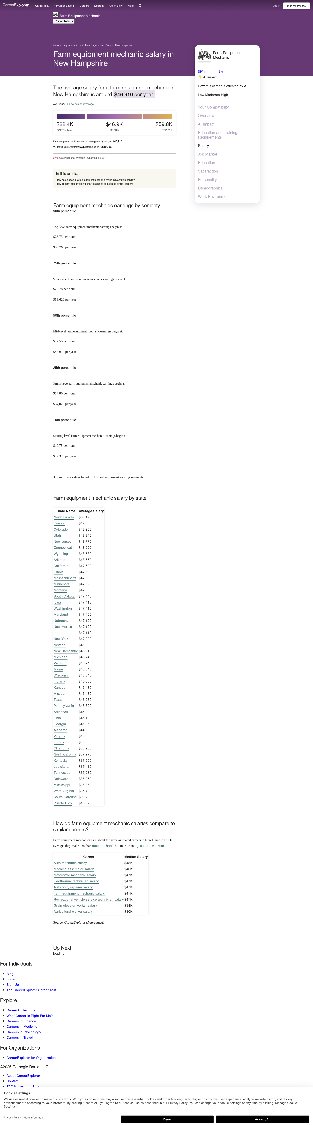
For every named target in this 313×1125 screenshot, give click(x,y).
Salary (203, 145)
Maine (58, 669)
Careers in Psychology (24, 1031)
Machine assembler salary (74, 868)
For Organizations (64, 6)
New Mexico (63, 626)
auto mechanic (103, 845)
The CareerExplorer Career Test (31, 989)
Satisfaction (208, 170)
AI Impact (206, 123)
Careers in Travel (20, 1037)
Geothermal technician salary (76, 880)
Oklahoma (61, 748)
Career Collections (21, 1009)
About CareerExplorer (23, 1075)
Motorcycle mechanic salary (75, 874)
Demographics (210, 187)
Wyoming (61, 553)
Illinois (58, 571)
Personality (207, 179)
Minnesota (62, 583)
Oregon (59, 522)
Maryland (61, 614)
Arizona (59, 559)
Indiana (59, 681)
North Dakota (64, 516)
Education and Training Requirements (217, 134)
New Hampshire (66, 650)
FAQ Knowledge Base (23, 1086)
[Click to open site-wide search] (140, 6)
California (61, 565)
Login (11, 978)
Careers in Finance (21, 1020)
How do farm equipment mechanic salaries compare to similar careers (94, 184)
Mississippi (62, 784)
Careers (84, 6)
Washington (63, 608)
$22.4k (65, 126)
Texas (58, 699)
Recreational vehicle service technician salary (89, 899)
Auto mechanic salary (70, 862)
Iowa (57, 602)
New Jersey (62, 541)
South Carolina (65, 796)
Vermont (60, 663)
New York (61, 638)
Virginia (59, 735)
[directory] (114, 178)
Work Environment (214, 196)
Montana (60, 589)
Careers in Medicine (22, 1026)
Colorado (61, 529)
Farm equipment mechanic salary (79, 893)
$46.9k (114, 126)
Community (116, 6)
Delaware (61, 778)
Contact (12, 1080)
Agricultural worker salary (73, 911)
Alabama (60, 729)
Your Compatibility (213, 106)
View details (63, 21)
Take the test (296, 6)
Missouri (60, 693)
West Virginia (64, 790)
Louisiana (61, 766)
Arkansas (61, 711)
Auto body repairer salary (73, 886)
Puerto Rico (63, 802)
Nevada (60, 644)
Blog (10, 973)
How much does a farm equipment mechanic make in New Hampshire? (95, 180)
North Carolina (65, 754)
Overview (206, 115)
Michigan (60, 656)
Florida (59, 742)
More (131, 6)
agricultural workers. (149, 845)
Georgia (60, 723)
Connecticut (63, 547)
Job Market (207, 153)
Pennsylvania (64, 705)
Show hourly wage (80, 104)
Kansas (59, 687)
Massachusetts (65, 577)
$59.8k (164, 126)
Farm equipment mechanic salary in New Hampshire (113, 58)
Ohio (57, 717)
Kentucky (60, 760)
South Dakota (64, 596)
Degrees (99, 6)
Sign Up (13, 984)
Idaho (58, 632)
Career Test (42, 6)
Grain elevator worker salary (75, 905)
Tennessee (62, 772)
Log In (276, 6)
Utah (57, 535)
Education (206, 162)
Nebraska (61, 620)
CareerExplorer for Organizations (32, 1057)
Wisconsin (61, 675)
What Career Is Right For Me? (30, 1015)
